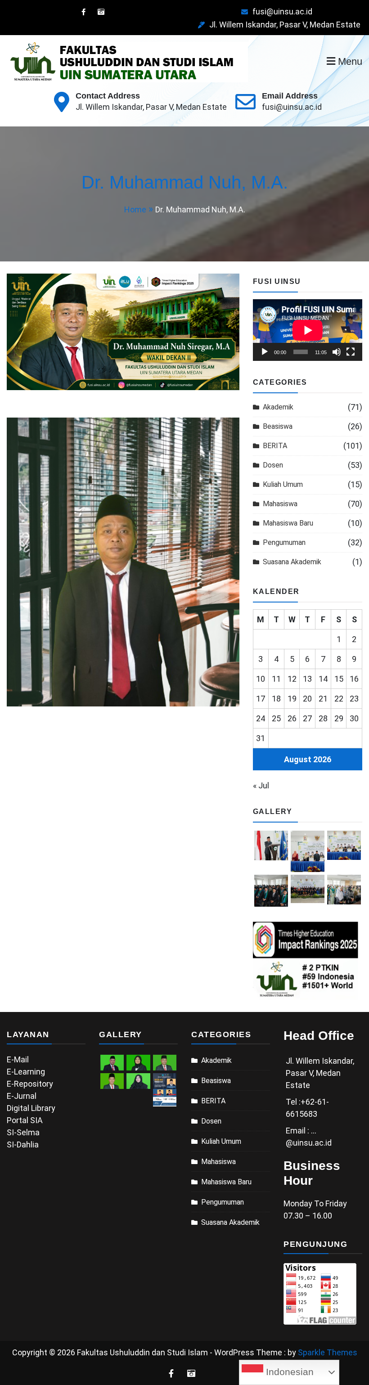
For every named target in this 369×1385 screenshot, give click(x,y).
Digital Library (31, 1108)
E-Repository (30, 1083)
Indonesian (288, 1372)
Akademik (278, 407)
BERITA (275, 445)
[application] (307, 330)
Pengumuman (284, 542)
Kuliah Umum (283, 484)
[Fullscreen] (350, 351)
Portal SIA (25, 1120)
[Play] (264, 351)
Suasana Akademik (292, 562)
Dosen (273, 465)
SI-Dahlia (23, 1144)
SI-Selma (23, 1132)
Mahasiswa (280, 503)
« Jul (261, 785)
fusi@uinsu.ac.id (282, 11)
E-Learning (26, 1071)
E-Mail (18, 1059)
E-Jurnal (21, 1096)
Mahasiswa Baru (288, 523)
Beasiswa (277, 426)
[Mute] (336, 351)
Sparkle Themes (327, 1352)
